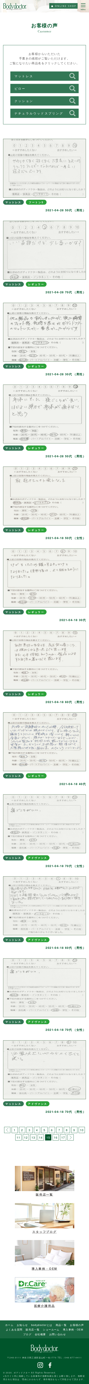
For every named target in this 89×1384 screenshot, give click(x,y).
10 (82, 1130)
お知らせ (22, 1325)
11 (18, 1137)
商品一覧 (61, 1325)
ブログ (27, 1334)
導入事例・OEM (73, 1329)
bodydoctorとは (41, 1325)
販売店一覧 (33, 1329)
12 (26, 1137)
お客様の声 (77, 1325)
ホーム (9, 1325)
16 (56, 1137)
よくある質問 (14, 1329)
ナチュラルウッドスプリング (39, 113)
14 (41, 1137)
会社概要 (40, 1334)
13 (33, 1137)
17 (63, 1137)
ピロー (20, 88)
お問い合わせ (57, 1334)
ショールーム (51, 1329)
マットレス (23, 76)
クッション (23, 101)
